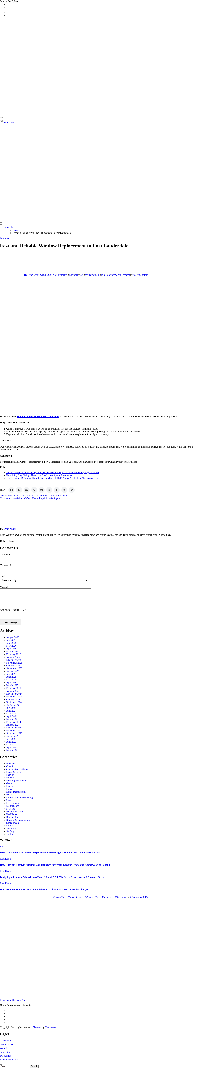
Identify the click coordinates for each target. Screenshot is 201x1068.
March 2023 (12, 750)
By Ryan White (32, 275)
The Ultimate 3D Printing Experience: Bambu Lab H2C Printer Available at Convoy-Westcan (52, 478)
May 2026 (11, 645)
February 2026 (13, 654)
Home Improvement (16, 791)
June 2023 (11, 741)
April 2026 (11, 648)
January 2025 (13, 691)
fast (81, 275)
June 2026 (11, 643)
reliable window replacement (115, 275)
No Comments (60, 275)
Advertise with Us (139, 897)
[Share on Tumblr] (57, 490)
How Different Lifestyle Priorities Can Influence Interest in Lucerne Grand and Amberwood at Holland (55, 864)
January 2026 (13, 657)
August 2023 (12, 736)
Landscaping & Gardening (19, 797)
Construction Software (17, 769)
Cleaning (10, 766)
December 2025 (14, 660)
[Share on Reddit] (49, 490)
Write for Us (91, 897)
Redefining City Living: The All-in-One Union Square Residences (39, 475)
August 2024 (12, 705)
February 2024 (13, 722)
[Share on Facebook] (11, 490)
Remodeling (12, 817)
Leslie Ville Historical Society (15, 1000)
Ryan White (10, 528)
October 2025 (13, 665)
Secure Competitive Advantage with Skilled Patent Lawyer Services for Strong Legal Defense (52, 472)
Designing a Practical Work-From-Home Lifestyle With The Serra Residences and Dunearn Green (52, 877)
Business (4, 238)
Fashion (10, 774)
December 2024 (14, 693)
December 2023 (14, 727)
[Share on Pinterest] (42, 490)
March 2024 (12, 719)
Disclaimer (120, 897)
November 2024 (14, 696)
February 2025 (13, 688)
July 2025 (11, 674)
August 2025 (12, 671)
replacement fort (140, 275)
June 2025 (11, 676)
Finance (10, 777)
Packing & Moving (15, 811)
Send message (10, 622)
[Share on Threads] (64, 490)
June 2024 (11, 710)
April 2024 (11, 716)
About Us (106, 897)
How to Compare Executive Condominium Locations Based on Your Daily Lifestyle (44, 889)
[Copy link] (72, 490)
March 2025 (12, 685)
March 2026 (12, 651)
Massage (10, 808)
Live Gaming (12, 803)
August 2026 (12, 637)
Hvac (9, 794)
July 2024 (11, 708)
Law (8, 800)
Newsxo (37, 1027)
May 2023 (11, 744)
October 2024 (13, 699)
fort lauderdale (92, 275)
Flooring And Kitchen (17, 780)
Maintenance (12, 806)
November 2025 (14, 662)
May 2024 (11, 713)
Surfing (10, 831)
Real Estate (11, 814)
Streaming (11, 828)
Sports (9, 825)
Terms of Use (74, 897)
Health (9, 786)
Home (9, 789)
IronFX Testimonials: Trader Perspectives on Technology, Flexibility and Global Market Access (50, 852)
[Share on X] (19, 490)
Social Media (12, 822)
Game (9, 783)
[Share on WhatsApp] (34, 490)
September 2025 (14, 668)
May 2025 (11, 679)
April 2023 (11, 747)
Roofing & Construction (18, 820)
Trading (10, 834)
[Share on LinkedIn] (27, 490)
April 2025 (11, 682)
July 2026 (11, 640)
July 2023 (11, 739)
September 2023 (14, 733)
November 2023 (14, 730)
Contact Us (58, 897)
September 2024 (14, 702)
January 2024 (13, 724)
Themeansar (51, 1027)
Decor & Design (14, 772)
